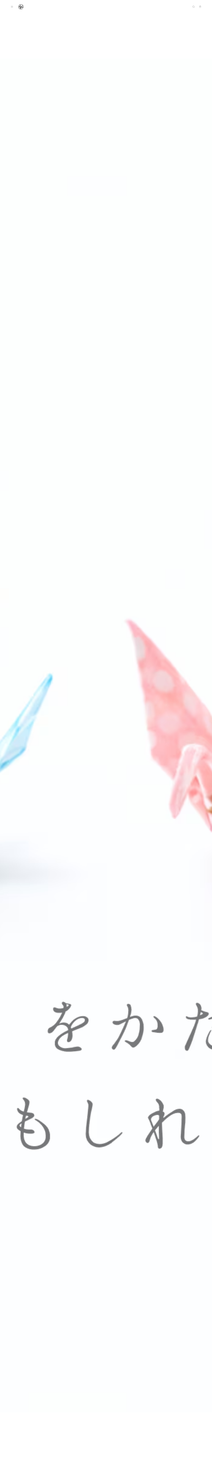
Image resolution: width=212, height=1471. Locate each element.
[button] (14, 6)
